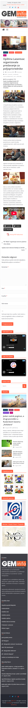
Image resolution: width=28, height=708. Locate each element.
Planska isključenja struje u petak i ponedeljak (18, 443)
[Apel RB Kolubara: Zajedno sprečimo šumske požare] (7, 454)
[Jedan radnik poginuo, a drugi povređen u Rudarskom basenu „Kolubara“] (14, 401)
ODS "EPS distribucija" (7, 647)
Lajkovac (11, 409)
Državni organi (5, 628)
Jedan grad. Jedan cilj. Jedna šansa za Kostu (18, 462)
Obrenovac (6, 412)
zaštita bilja (18, 76)
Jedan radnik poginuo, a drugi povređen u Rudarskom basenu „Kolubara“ (13, 420)
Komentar (5, 267)
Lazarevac (11, 52)
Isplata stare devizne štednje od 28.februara (13, 249)
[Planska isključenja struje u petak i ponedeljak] (7, 444)
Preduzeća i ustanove (7, 625)
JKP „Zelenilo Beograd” (8, 654)
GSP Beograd (5, 641)
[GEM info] (14, 20)
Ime (3, 288)
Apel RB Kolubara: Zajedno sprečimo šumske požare (17, 453)
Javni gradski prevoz (7, 637)
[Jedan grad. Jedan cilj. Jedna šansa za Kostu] (7, 463)
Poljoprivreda (18, 52)
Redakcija (16, 427)
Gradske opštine (6, 618)
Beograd (5, 52)
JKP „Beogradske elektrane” (9, 650)
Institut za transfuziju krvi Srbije (10, 657)
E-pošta (4, 296)
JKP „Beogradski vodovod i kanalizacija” (12, 644)
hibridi (5, 74)
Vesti (5, 55)
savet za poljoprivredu (8, 76)
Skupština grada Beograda (9, 605)
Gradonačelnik (5, 608)
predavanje (15, 74)
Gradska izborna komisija (8, 621)
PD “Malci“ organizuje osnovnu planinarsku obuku (15, 243)
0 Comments (19, 72)
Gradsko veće (5, 611)
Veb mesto (5, 303)
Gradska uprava (6, 615)
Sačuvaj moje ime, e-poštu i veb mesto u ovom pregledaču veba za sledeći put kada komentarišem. (13, 316)
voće (15, 76)
